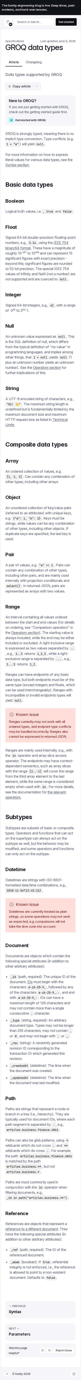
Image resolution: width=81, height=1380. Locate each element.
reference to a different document (31, 1229)
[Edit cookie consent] (74, 1374)
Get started (66, 22)
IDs (30, 982)
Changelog (34, 62)
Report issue (64, 1350)
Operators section (47, 367)
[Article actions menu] (37, 86)
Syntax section (17, 165)
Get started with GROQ (28, 120)
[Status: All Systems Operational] (7, 1374)
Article (14, 62)
